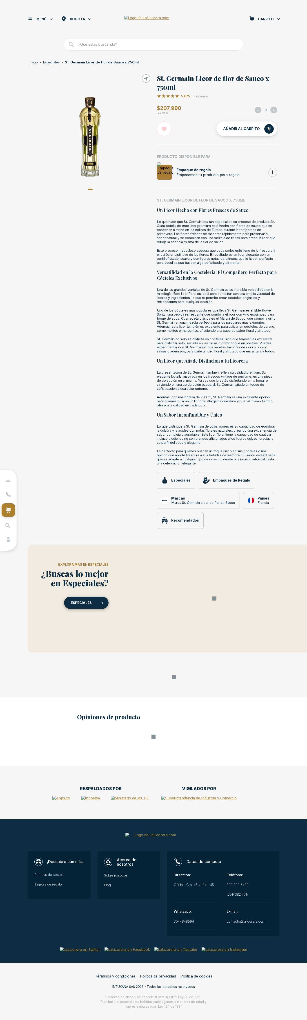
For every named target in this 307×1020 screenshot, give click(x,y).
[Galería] (90, 137)
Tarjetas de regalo (48, 884)
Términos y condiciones (115, 976)
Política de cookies (196, 976)
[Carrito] (8, 510)
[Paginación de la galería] (90, 189)
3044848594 (184, 921)
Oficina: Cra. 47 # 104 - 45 (194, 885)
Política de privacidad (158, 976)
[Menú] (8, 481)
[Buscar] (71, 44)
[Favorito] (164, 128)
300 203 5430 (238, 885)
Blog (107, 885)
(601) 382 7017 (238, 894)
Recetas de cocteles (50, 875)
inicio (34, 62)
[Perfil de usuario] (8, 539)
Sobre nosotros (116, 875)
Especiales (51, 62)
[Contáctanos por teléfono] (8, 494)
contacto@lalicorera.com (246, 921)
